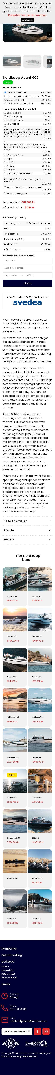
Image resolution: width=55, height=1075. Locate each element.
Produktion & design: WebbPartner (19, 1056)
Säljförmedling (11, 955)
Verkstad (7, 961)
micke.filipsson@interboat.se (28, 1021)
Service (5, 966)
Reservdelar (7, 970)
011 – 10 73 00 (18, 1009)
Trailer (5, 984)
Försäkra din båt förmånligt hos (27, 297)
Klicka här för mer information (27, 15)
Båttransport (8, 974)
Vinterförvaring (9, 977)
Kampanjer (9, 948)
